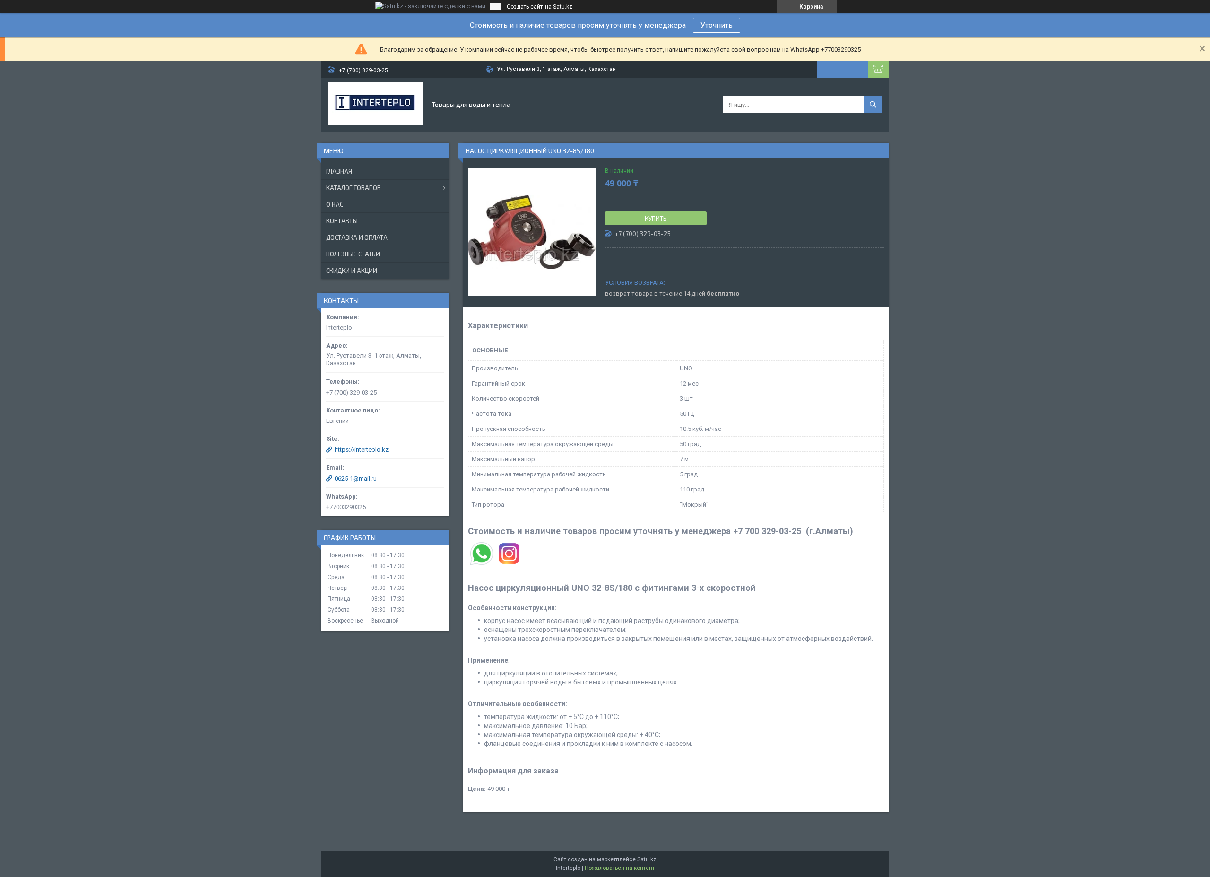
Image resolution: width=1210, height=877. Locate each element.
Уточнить (716, 25)
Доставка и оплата (357, 237)
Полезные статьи (353, 254)
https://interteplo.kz (362, 449)
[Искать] (873, 104)
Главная (339, 171)
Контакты (342, 221)
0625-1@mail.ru (356, 478)
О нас (334, 204)
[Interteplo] (375, 104)
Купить (656, 218)
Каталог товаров (353, 188)
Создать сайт (525, 6)
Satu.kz (647, 859)
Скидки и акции (351, 270)
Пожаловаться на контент (620, 868)
